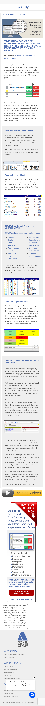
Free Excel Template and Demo (14, 655)
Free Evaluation (9, 658)
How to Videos (8, 667)
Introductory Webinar (10, 670)
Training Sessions (9, 672)
